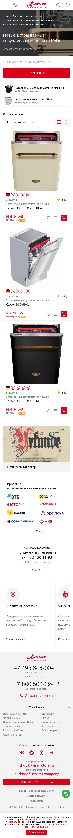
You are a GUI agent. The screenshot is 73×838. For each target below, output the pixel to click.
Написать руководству (36, 782)
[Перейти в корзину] (68, 5)
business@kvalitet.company (36, 774)
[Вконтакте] (21, 752)
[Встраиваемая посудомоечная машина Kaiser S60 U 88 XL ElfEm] (36, 160)
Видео (45, 717)
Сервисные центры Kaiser (19, 722)
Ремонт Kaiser (11, 726)
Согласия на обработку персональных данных (46, 825)
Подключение (11, 717)
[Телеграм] (51, 752)
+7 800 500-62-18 (36, 684)
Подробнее (36, 531)
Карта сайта (36, 800)
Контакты (47, 726)
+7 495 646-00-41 (36, 668)
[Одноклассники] (41, 752)
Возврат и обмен (13, 730)
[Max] (31, 752)
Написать (36, 570)
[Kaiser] (36, 4)
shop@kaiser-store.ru (36, 765)
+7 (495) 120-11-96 (36, 557)
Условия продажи (36, 795)
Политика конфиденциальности (36, 791)
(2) (65, 200)
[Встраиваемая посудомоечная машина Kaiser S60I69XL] (36, 257)
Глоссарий (47, 713)
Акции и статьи (12, 734)
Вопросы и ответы (52, 722)
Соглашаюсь (36, 832)
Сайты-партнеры (51, 730)
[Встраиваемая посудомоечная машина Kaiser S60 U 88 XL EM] (36, 353)
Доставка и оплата (15, 713)
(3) (65, 296)
